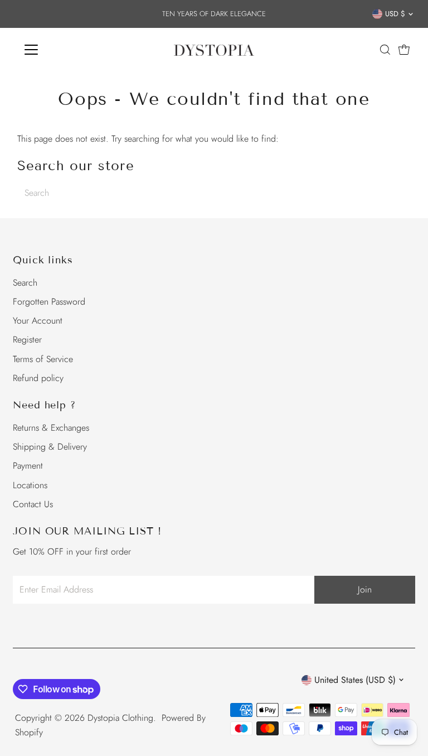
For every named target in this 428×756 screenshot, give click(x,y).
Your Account (37, 320)
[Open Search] (385, 50)
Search (25, 282)
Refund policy (38, 378)
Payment (28, 465)
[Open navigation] (64, 50)
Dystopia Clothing (120, 717)
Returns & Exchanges (51, 427)
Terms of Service (43, 359)
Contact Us (33, 504)
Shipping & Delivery (50, 446)
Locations (30, 485)
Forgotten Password (49, 301)
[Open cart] (404, 49)
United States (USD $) (355, 679)
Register (27, 339)
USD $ (395, 13)
